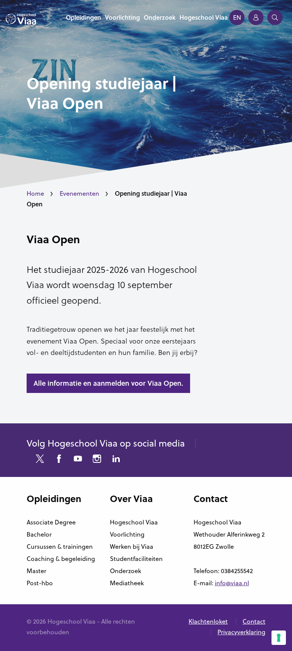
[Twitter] (40, 460)
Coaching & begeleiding (61, 558)
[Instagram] (97, 460)
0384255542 (237, 571)
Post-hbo (40, 583)
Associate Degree (51, 522)
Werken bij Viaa (131, 546)
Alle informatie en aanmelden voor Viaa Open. (108, 383)
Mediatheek (127, 583)
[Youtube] (78, 460)
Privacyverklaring (241, 632)
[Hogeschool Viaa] (21, 23)
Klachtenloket (208, 621)
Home (35, 193)
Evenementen (79, 193)
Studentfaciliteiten (136, 558)
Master (36, 571)
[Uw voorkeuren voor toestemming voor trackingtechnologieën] (278, 637)
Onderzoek (125, 571)
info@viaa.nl (232, 583)
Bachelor (39, 534)
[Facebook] (59, 460)
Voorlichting (127, 534)
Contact (254, 621)
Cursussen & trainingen (60, 546)
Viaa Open (53, 238)
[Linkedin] (116, 460)
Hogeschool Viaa (134, 522)
